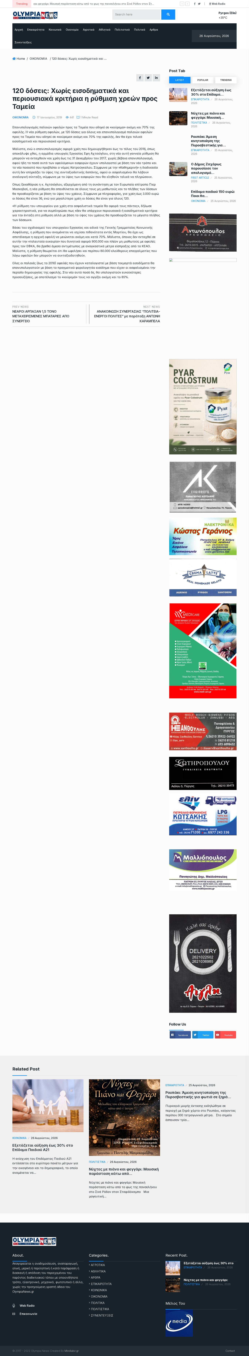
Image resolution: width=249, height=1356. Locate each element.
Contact (230, 1350)
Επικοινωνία (28, 1314)
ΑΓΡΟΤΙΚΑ (98, 1265)
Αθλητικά (104, 29)
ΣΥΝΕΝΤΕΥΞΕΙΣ (102, 1315)
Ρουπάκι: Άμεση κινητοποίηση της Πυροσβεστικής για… (208, 141)
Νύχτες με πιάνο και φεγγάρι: (206, 1280)
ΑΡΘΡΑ (95, 1277)
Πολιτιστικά (122, 29)
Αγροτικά (88, 29)
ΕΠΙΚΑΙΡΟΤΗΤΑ (200, 99)
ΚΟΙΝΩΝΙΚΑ (19, 1138)
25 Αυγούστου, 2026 (202, 1085)
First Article (200, 177)
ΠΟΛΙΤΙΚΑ (97, 1303)
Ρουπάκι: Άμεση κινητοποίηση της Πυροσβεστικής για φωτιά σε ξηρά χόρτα (83, 3)
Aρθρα (154, 29)
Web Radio (27, 1305)
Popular (202, 80)
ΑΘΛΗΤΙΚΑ (98, 1271)
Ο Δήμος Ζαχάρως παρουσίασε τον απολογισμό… (206, 168)
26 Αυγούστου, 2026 (44, 1138)
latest (179, 80)
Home (21, 58)
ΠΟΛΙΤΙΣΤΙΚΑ (199, 122)
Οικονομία (72, 29)
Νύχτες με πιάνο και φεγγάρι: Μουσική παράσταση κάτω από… (124, 1171)
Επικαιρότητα (35, 29)
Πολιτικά (139, 29)
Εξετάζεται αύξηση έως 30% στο (209, 1263)
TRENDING (226, 80)
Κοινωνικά (55, 29)
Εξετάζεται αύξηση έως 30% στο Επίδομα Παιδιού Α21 (42, 1147)
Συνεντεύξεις (23, 42)
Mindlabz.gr (72, 1351)
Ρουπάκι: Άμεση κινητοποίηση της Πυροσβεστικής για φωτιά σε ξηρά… (198, 1094)
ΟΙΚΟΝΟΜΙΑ (38, 58)
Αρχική (19, 29)
